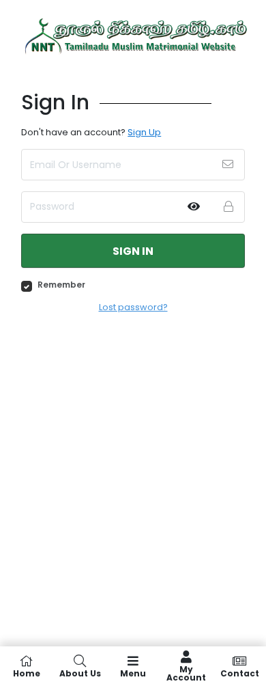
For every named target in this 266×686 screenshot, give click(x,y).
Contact (239, 673)
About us (80, 673)
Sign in (133, 251)
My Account (186, 672)
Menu (133, 673)
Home (26, 673)
